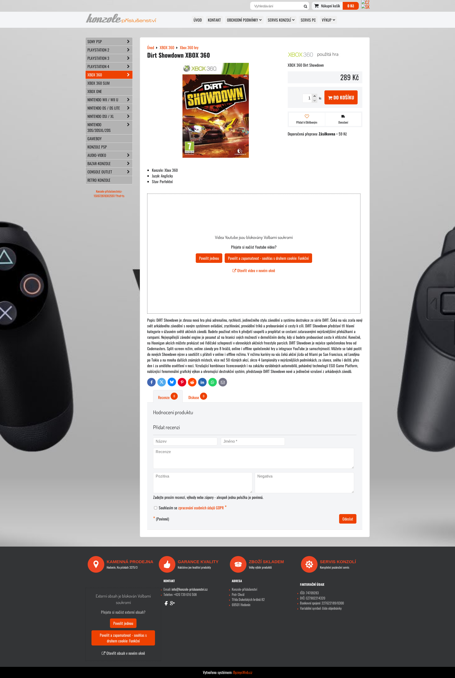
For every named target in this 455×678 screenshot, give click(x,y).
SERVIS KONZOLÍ (279, 20)
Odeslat (347, 519)
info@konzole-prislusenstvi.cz (190, 589)
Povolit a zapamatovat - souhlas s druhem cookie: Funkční (268, 258)
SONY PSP (94, 41)
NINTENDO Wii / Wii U (102, 99)
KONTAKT (214, 20)
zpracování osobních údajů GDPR (201, 508)
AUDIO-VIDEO (96, 155)
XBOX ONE (94, 91)
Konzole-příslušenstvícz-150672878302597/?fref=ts (109, 193)
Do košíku (343, 97)
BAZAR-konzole (99, 163)
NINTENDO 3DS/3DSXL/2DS (99, 127)
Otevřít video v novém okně (255, 270)
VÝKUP (327, 20)
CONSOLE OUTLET (99, 172)
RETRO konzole (98, 180)
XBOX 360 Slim (98, 83)
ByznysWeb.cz (242, 672)
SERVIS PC (308, 20)
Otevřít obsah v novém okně (125, 653)
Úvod (198, 20)
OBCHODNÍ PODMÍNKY (242, 20)
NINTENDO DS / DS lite (103, 108)
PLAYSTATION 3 (98, 58)
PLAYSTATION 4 (98, 66)
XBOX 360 (94, 75)
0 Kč (350, 5)
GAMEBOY (94, 138)
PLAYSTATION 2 (98, 50)
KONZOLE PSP (97, 147)
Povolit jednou (209, 258)
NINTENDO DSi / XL (100, 116)
